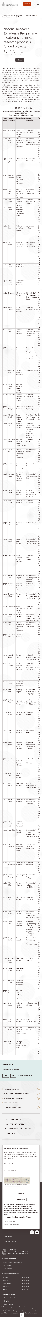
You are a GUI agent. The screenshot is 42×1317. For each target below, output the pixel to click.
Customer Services (12, 1107)
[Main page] (10, 4)
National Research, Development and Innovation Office (17, 1251)
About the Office (12, 1119)
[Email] (13, 67)
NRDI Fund (18, 17)
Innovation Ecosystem (14, 1098)
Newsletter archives (12, 1224)
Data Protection (9, 1304)
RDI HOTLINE (27, 4)
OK (22, 1315)
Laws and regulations (11, 1298)
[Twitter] (22, 67)
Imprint (6, 1301)
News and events (12, 1103)
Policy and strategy (14, 1124)
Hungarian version (10, 1241)
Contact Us (8, 1268)
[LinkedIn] (27, 67)
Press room (9, 1133)
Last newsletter (10, 1221)
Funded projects (7, 17)
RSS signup (8, 1237)
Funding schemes (30, 15)
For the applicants (16, 15)
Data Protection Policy (22, 1217)
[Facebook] (17, 67)
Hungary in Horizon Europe (16, 1094)
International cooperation (17, 1129)
